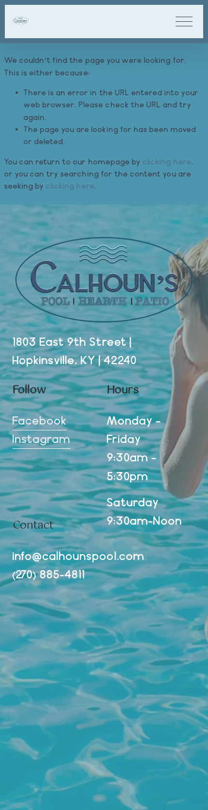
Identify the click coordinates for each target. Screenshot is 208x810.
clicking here (167, 162)
